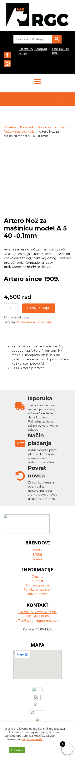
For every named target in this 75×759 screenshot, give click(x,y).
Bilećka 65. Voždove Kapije (37, 612)
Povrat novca (37, 594)
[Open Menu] (37, 81)
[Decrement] (7, 308)
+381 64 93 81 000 (37, 616)
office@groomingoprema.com (38, 620)
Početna (10, 127)
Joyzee (37, 558)
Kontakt (37, 581)
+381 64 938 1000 (60, 51)
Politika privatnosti (37, 589)
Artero (21, 322)
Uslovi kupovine (37, 585)
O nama (37, 576)
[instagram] (7, 63)
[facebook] (7, 55)
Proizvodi (27, 127)
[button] (57, 39)
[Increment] (15, 308)
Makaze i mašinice (51, 127)
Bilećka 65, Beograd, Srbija (33, 51)
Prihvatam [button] (17, 750)
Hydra (37, 554)
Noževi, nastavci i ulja (19, 131)
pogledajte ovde (31, 739)
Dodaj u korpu (38, 308)
